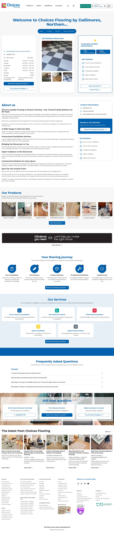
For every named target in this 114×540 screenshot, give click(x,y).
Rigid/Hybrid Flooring (7, 488)
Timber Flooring (5, 485)
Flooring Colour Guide (63, 501)
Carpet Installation (43, 505)
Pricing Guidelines (62, 488)
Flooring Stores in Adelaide (27, 501)
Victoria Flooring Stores (26, 481)
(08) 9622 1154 (11, 54)
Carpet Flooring (5, 481)
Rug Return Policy (62, 485)
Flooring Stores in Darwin (26, 506)
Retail (40, 492)
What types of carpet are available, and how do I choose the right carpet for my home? (38, 382)
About (41, 31)
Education (41, 485)
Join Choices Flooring (82, 496)
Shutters (4, 495)
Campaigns (79, 495)
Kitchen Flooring (6, 512)
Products (29, 5)
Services (57, 31)
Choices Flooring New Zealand (84, 498)
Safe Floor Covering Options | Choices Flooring (101, 452)
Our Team (41, 481)
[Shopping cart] (74, 6)
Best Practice (80, 502)
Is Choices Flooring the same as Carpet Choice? (26, 373)
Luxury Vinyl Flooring (7, 483)
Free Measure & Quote (101, 493)
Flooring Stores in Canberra (27, 505)
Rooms (38, 5)
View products (94, 89)
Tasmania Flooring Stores (26, 490)
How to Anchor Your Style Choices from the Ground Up (12, 452)
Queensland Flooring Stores (27, 485)
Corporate (41, 483)
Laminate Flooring (6, 486)
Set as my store (94, 86)
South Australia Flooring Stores (27, 488)
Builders (41, 497)
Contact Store (99, 495)
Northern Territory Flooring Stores (28, 492)
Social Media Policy (62, 497)
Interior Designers (43, 499)
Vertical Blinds (5, 501)
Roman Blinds (5, 502)
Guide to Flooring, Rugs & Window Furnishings (55, 452)
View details (56, 245)
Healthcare (42, 486)
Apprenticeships (85, 6)
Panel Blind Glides (6, 504)
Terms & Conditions (62, 486)
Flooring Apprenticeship (83, 500)
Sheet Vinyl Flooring (7, 490)
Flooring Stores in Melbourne (27, 510)
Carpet (26, 457)
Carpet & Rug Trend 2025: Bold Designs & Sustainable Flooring (34, 452)
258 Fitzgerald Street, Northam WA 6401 (18, 51)
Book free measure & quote (18, 83)
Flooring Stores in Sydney (26, 513)
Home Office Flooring (7, 517)
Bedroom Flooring (6, 510)
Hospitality (41, 488)
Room (58, 5)
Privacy (60, 481)
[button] (70, 56)
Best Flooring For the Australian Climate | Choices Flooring (79, 452)
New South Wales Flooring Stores (28, 483)
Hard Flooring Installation (45, 507)
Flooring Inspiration (54, 455)
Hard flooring (74, 457)
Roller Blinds (5, 494)
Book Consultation (69, 31)
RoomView (60, 490)
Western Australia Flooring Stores (28, 494)
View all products (56, 223)
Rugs (32, 457)
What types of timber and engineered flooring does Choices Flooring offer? (34, 386)
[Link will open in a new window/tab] (78, 483)
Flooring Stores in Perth (26, 512)
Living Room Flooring (7, 514)
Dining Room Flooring (7, 515)
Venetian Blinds (6, 499)
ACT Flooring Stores (25, 486)
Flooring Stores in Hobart (26, 508)
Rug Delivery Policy (62, 483)
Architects (41, 495)
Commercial (48, 5)
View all (108, 431)
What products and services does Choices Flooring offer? (29, 377)
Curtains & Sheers (6, 497)
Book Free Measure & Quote (94, 129)
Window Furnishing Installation (47, 508)
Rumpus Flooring (6, 519)
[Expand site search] (68, 6)
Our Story (79, 493)
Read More (5, 468)
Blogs (59, 499)
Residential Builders (44, 490)
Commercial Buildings (44, 494)
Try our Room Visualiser (18, 88)
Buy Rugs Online (6, 492)
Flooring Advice (62, 495)
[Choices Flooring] (11, 5)
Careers (97, 496)
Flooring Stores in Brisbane (27, 503)
